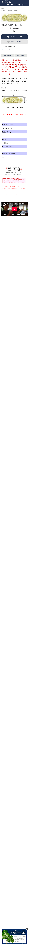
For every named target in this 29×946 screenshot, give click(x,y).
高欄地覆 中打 (16, 10)
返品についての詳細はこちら (8, 46)
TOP (2, 8)
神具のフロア (5, 10)
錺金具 (10, 10)
